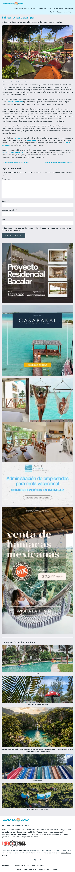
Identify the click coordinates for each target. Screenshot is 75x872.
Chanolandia (37, 781)
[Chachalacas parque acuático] (37, 690)
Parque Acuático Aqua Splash (13, 152)
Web (3, 219)
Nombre (5, 201)
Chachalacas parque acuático (37, 705)
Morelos (17, 138)
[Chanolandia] (37, 767)
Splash (37, 673)
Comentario (7, 179)
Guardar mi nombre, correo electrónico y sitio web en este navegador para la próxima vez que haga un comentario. (37, 229)
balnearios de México (15, 102)
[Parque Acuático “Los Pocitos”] (37, 796)
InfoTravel (22, 850)
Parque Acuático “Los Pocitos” (37, 810)
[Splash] (37, 658)
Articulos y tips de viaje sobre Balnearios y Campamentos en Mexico (32, 22)
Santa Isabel (31, 140)
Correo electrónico (9, 210)
